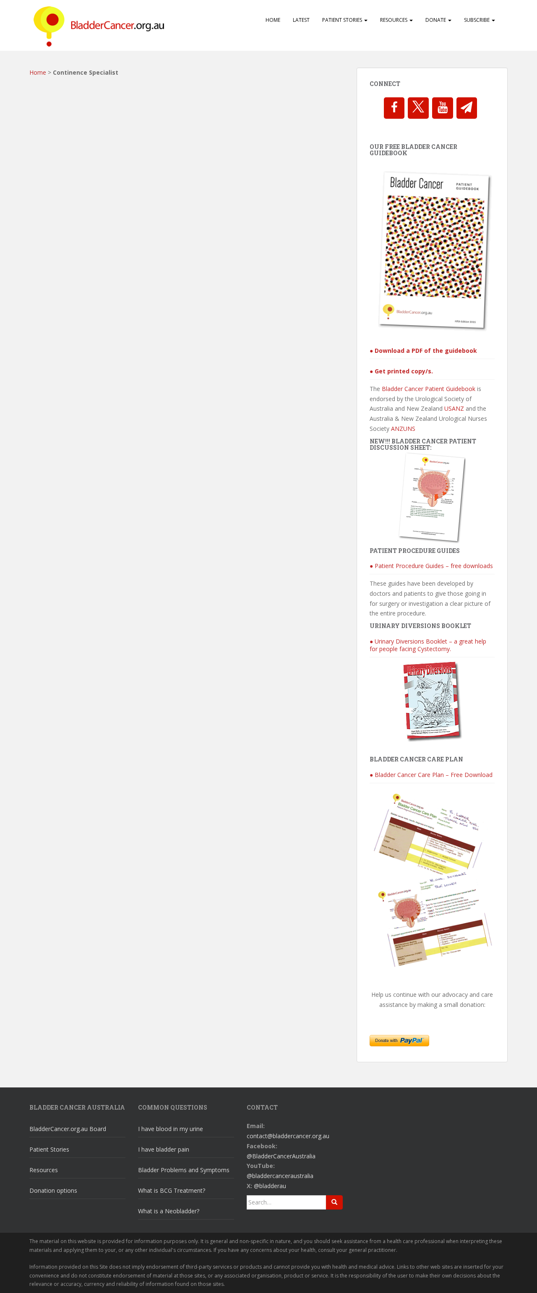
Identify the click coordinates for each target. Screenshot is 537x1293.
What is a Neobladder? (168, 1211)
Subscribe (477, 19)
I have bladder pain (163, 1149)
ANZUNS (403, 429)
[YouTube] (442, 108)
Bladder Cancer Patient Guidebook (428, 389)
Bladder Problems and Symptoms (183, 1170)
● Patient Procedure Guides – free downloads (431, 566)
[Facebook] (394, 108)
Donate (436, 19)
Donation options (53, 1190)
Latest (301, 19)
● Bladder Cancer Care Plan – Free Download (431, 775)
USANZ (454, 408)
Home (273, 19)
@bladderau (270, 1186)
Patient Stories (342, 19)
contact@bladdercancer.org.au (288, 1136)
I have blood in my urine (170, 1129)
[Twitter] (418, 108)
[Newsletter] (466, 108)
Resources (394, 19)
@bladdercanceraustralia (280, 1176)
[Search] (334, 1202)
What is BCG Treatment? (171, 1190)
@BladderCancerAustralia (281, 1156)
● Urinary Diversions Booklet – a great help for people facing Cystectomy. (428, 645)
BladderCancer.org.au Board (67, 1129)
